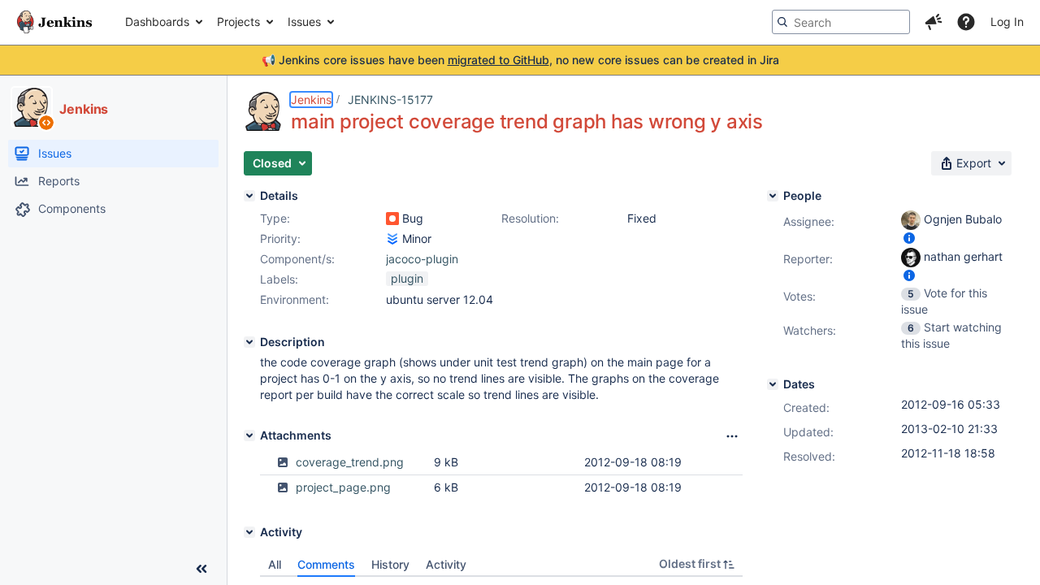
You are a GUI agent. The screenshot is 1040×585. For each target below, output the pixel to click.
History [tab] (390, 564)
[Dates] (772, 384)
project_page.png (343, 487)
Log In (1007, 21)
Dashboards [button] (157, 21)
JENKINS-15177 (390, 99)
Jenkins (311, 99)
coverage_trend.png (350, 462)
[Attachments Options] (732, 436)
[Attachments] (249, 435)
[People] (772, 196)
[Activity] (249, 532)
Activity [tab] (446, 564)
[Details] (249, 196)
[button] (934, 22)
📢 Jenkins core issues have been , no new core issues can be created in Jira (520, 60)
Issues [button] (304, 21)
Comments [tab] (326, 564)
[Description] (249, 342)
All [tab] (274, 564)
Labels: (279, 279)
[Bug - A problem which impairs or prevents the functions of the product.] (392, 218)
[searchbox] (841, 22)
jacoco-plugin (422, 259)
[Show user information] (909, 238)
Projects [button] (238, 21)
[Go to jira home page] (54, 22)
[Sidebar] (201, 569)
